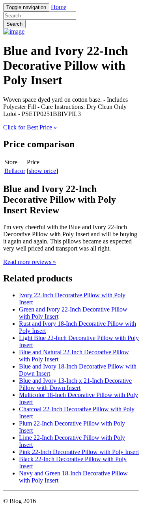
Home (58, 7)
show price (42, 170)
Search (14, 24)
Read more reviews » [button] (29, 261)
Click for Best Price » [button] (30, 127)
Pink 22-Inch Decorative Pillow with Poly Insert (79, 451)
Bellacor (14, 170)
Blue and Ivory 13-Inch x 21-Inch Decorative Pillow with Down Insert (75, 384)
